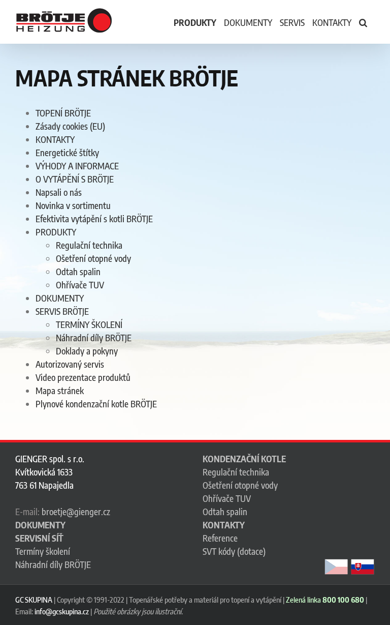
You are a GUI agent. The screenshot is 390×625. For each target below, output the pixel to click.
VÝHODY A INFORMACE (77, 165)
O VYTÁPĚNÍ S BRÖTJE (75, 179)
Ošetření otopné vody (93, 258)
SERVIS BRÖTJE (62, 311)
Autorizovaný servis (70, 364)
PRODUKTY (56, 231)
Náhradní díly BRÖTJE (94, 337)
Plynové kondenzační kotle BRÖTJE (96, 403)
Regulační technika (89, 245)
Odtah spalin (78, 271)
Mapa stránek (60, 390)
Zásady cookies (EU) (70, 126)
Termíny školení (42, 551)
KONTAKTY (55, 139)
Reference (220, 538)
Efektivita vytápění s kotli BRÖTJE (94, 218)
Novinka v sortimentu (73, 205)
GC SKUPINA (33, 599)
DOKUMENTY (60, 298)
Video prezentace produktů (83, 377)
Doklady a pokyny (87, 350)
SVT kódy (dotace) (234, 551)
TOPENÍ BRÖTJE (63, 112)
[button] (363, 22)
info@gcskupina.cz (62, 611)
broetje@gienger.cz (76, 511)
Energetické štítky (67, 152)
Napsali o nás (59, 192)
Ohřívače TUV (80, 284)
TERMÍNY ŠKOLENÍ (89, 324)
